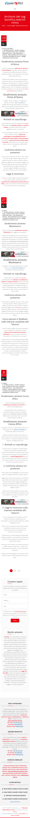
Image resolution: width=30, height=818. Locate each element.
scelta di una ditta (17, 268)
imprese (24, 278)
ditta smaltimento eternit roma (17, 55)
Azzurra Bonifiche (8, 48)
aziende (26, 123)
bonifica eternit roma (12, 51)
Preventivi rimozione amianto (16, 795)
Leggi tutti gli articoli (15, 801)
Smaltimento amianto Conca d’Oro (15, 397)
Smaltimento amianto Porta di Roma (15, 63)
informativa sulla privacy (20, 611)
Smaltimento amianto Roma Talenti (16, 792)
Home (3, 25)
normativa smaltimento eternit (11, 56)
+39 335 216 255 (17, 722)
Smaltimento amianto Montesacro (15, 225)
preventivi (18, 307)
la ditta (21, 102)
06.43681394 (18, 724)
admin (5, 210)
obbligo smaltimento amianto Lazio (14, 57)
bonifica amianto (9, 50)
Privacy (15, 811)
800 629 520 (19, 726)
